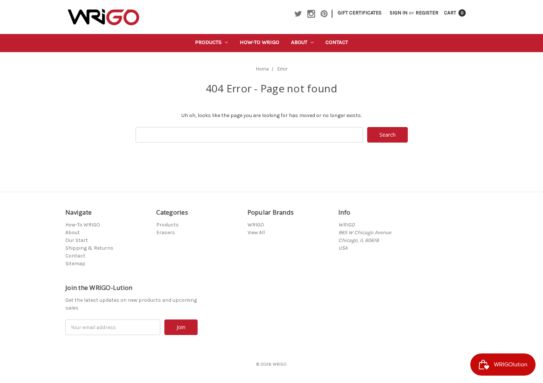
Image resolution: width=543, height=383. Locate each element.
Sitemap (75, 263)
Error (282, 69)
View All (256, 232)
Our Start (76, 240)
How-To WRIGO (259, 42)
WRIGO (255, 225)
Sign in (398, 13)
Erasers (165, 232)
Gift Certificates (360, 13)
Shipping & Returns (89, 248)
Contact (336, 42)
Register (427, 13)
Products (209, 42)
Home (262, 69)
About (300, 42)
